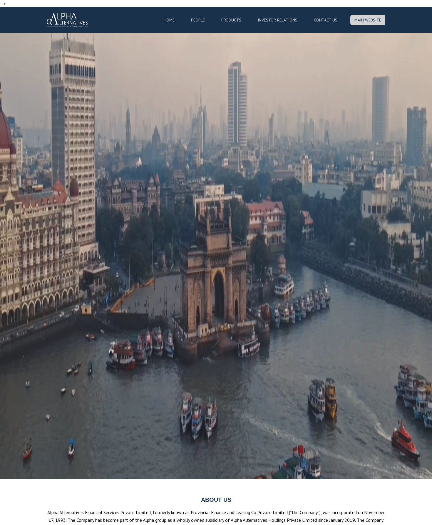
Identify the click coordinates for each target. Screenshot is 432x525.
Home (169, 20)
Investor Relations (277, 20)
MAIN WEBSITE (367, 20)
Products (231, 20)
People (198, 20)
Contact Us (325, 20)
